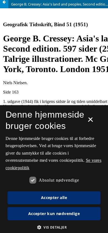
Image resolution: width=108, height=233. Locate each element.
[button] (54, 227)
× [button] (90, 121)
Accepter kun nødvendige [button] (54, 213)
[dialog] (54, 169)
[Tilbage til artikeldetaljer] (4, 4)
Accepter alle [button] (54, 197)
